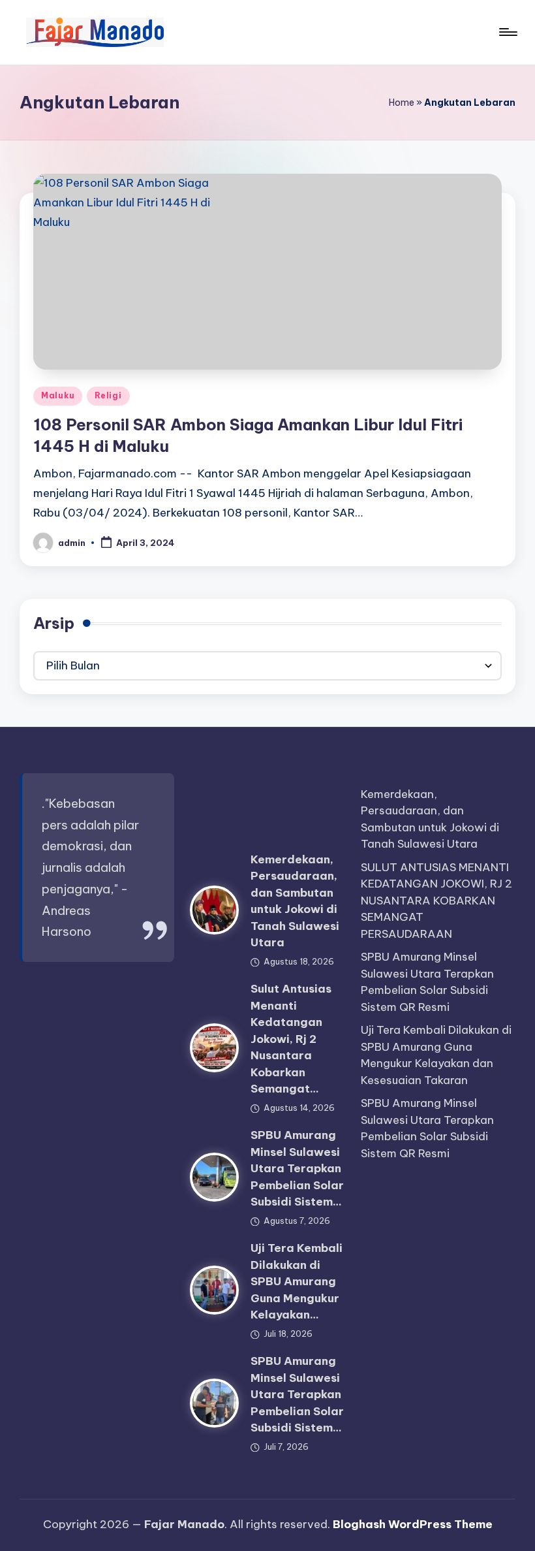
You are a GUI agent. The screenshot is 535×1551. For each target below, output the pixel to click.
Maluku (57, 395)
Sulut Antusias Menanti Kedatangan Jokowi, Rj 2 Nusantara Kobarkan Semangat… (291, 1039)
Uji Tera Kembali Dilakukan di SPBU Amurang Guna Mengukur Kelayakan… (297, 1281)
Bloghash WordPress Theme (413, 1524)
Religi (108, 395)
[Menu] (507, 32)
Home (401, 102)
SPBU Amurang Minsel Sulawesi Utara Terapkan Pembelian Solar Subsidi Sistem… (297, 1168)
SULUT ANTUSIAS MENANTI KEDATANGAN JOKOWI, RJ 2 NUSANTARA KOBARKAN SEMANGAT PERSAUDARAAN (436, 900)
